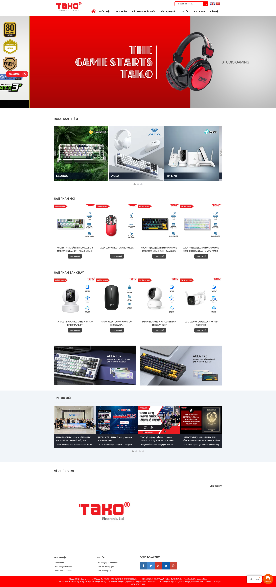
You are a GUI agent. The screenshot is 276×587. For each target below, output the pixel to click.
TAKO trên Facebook (63, 571)
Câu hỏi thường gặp (106, 567)
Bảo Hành (199, 11)
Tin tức (185, 11)
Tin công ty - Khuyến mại (108, 563)
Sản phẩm (121, 11)
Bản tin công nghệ (105, 571)
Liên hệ (214, 11)
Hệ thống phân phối (143, 11)
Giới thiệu (104, 11)
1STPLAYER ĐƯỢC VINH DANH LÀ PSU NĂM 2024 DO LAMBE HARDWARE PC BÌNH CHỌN (201, 440)
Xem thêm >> (216, 486)
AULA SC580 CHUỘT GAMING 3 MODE (117, 248)
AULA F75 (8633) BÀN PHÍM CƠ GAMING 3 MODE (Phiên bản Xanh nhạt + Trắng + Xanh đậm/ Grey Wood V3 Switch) (201, 251)
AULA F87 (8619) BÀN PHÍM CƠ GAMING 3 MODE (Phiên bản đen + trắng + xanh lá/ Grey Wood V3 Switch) (75, 251)
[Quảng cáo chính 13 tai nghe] (138, 107)
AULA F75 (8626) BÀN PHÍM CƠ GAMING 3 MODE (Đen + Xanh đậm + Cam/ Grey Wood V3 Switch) (159, 251)
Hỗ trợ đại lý (167, 11)
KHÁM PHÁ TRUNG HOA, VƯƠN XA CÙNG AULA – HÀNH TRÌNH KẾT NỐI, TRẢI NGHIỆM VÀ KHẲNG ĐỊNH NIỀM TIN (73, 440)
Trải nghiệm (60, 557)
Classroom (59, 563)
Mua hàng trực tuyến (63, 567)
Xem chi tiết (75, 256)
